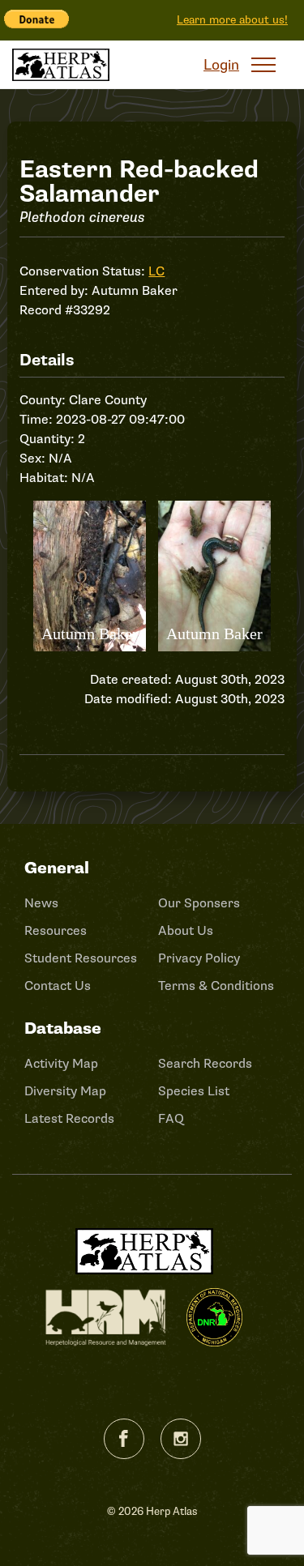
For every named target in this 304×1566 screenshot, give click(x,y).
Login (221, 65)
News (41, 903)
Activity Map (61, 1064)
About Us (185, 931)
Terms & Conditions (216, 986)
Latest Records (69, 1119)
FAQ (171, 1119)
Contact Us (57, 986)
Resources (55, 931)
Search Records (205, 1064)
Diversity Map (65, 1091)
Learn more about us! (232, 20)
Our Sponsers (199, 903)
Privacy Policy (199, 958)
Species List (193, 1091)
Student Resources (80, 958)
